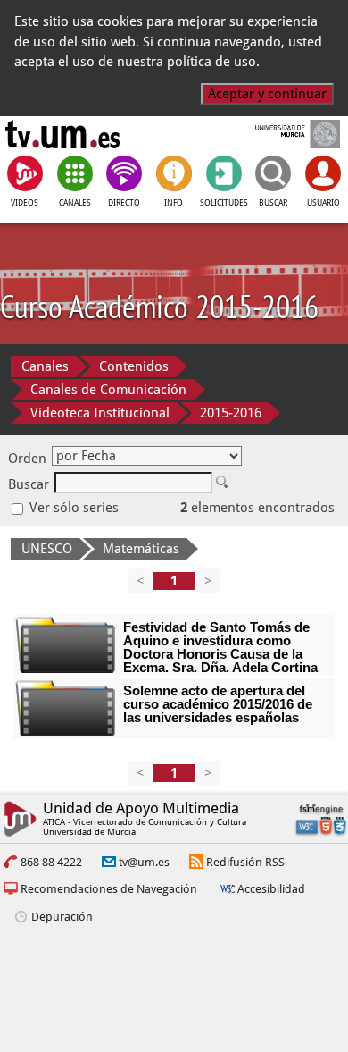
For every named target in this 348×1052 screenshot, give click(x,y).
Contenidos (134, 366)
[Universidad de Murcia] (285, 134)
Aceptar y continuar (267, 94)
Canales (45, 366)
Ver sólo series (72, 508)
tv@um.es (144, 862)
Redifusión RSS (245, 862)
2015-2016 (230, 413)
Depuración (62, 916)
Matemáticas (141, 549)
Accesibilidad (271, 889)
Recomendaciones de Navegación (109, 889)
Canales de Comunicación (108, 390)
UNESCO (46, 549)
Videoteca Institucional (100, 413)
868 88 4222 (51, 862)
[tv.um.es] (62, 134)
